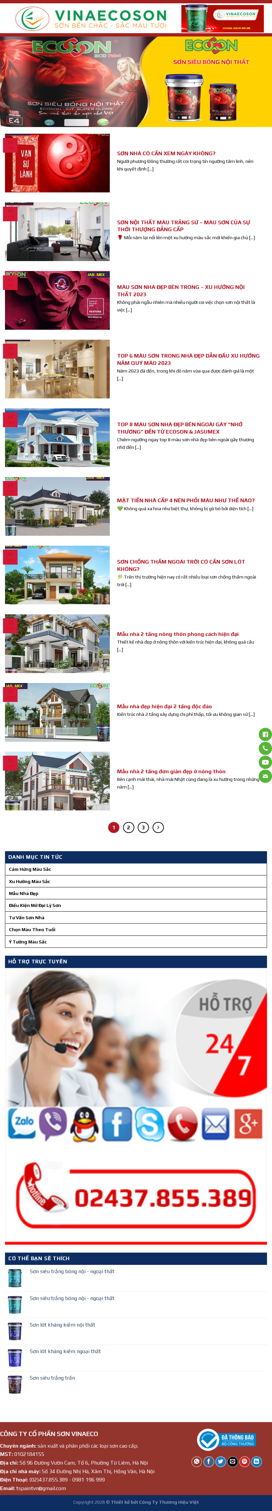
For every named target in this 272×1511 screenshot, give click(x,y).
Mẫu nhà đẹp (23, 893)
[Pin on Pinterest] (244, 1461)
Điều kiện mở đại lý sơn (35, 905)
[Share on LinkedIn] (256, 1461)
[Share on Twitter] (220, 1461)
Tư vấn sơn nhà (26, 917)
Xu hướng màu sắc (29, 881)
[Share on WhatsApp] (196, 1461)
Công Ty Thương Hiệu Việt (169, 1502)
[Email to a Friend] (232, 1461)
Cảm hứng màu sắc (30, 869)
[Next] (258, 82)
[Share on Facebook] (208, 1461)
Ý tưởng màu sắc (28, 941)
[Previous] (14, 82)
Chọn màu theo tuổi (32, 929)
